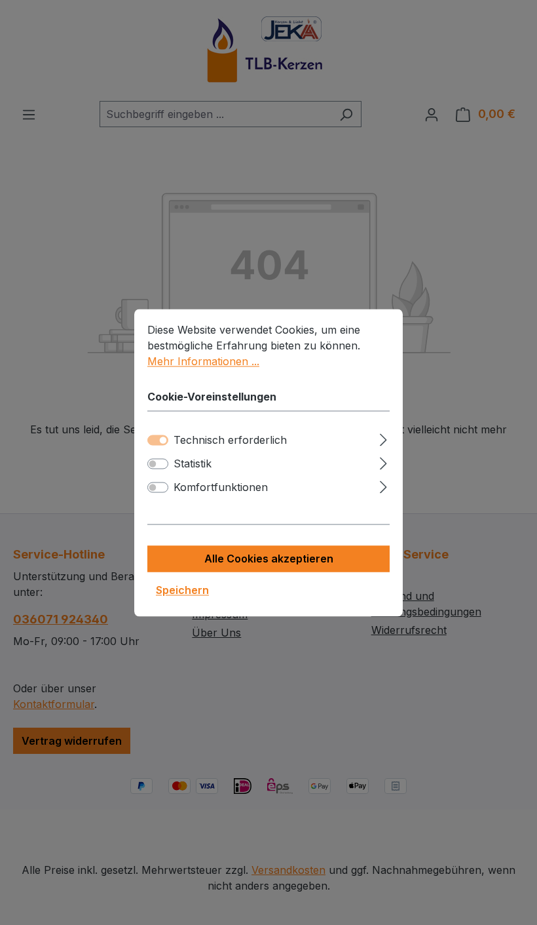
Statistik (193, 463)
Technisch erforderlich (230, 439)
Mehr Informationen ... (203, 361)
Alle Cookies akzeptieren (268, 558)
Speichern (182, 590)
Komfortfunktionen (221, 487)
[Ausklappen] (383, 437)
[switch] (157, 463)
